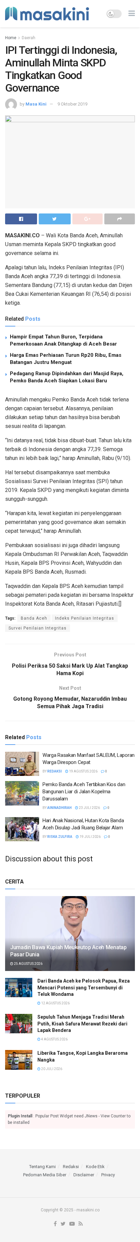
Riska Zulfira (59, 837)
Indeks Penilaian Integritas (84, 618)
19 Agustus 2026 (83, 771)
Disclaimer (83, 1174)
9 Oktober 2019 (72, 104)
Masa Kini (36, 104)
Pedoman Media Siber (44, 1174)
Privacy (108, 1174)
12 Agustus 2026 (55, 1003)
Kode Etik (95, 1166)
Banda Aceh (34, 618)
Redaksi (54, 771)
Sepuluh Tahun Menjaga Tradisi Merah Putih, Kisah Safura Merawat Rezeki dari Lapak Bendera (82, 1023)
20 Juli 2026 (51, 1069)
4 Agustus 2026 (54, 1039)
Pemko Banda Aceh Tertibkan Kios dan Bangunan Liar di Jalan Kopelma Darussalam (83, 791)
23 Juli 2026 (89, 808)
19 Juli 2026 (90, 837)
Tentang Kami (42, 1166)
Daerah (28, 37)
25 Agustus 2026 (27, 964)
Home (10, 37)
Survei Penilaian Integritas (37, 628)
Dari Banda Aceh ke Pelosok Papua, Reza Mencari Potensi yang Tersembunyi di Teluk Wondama (83, 987)
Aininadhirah (59, 808)
